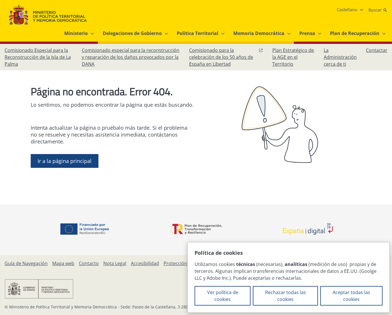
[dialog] (288, 277)
